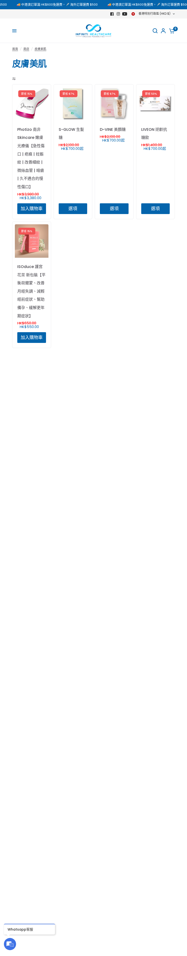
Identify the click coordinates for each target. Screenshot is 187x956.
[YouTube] (125, 14)
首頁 (15, 49)
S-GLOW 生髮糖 (71, 134)
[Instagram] (118, 14)
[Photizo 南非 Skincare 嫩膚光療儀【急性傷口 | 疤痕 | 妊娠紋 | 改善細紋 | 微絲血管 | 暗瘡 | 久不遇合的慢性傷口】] (31, 104)
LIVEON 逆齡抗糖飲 (154, 134)
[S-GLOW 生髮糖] (73, 104)
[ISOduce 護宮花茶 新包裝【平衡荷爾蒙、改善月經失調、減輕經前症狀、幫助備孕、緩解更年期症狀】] (31, 241)
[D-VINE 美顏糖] (114, 104)
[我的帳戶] (163, 31)
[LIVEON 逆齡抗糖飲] (155, 104)
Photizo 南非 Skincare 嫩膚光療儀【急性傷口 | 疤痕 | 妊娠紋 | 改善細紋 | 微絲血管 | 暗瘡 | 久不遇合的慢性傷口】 (31, 158)
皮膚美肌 (40, 49)
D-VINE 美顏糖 (113, 129)
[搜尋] (155, 31)
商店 (26, 49)
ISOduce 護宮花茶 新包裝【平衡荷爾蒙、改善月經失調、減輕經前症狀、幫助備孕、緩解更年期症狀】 (31, 291)
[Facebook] (112, 14)
